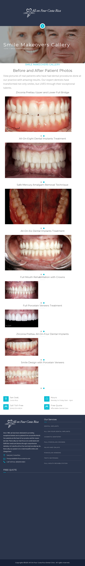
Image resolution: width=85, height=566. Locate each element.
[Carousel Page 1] (41, 388)
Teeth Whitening (51, 458)
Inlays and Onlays (52, 447)
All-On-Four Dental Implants (57, 431)
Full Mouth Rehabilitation (56, 463)
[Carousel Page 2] (43, 136)
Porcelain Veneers (52, 453)
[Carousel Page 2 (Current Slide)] (43, 388)
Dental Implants (51, 426)
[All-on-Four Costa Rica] (42, 13)
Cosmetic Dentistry (52, 437)
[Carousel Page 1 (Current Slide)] (41, 136)
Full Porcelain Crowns (54, 442)
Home (6, 48)
